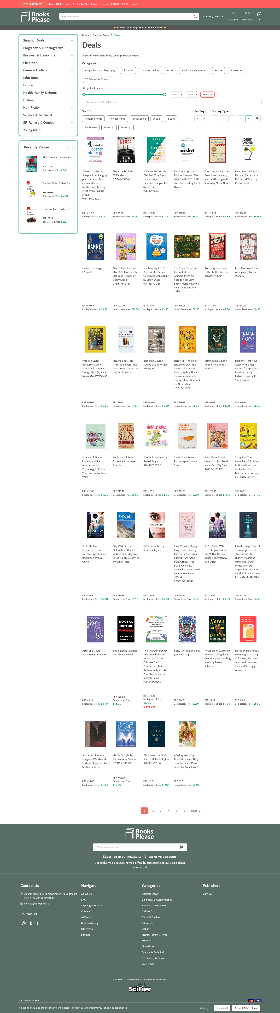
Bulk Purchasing (89, 923)
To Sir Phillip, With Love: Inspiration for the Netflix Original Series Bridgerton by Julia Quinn (215, 554)
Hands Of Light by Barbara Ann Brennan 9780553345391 (125, 759)
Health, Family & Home (40, 93)
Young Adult (32, 130)
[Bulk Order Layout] (257, 118)
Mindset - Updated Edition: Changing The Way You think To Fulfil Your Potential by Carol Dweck (187, 179)
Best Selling (139, 118)
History (28, 100)
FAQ (83, 899)
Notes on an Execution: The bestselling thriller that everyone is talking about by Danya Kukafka (217, 658)
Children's (30, 63)
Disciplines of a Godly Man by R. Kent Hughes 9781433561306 (156, 759)
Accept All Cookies (246, 1008)
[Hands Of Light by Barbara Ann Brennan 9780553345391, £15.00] (126, 734)
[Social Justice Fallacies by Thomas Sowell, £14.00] (126, 629)
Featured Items (93, 118)
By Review (91, 127)
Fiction (28, 85)
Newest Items (117, 118)
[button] (140, 988)
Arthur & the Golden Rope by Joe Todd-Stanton (215, 364)
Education (30, 78)
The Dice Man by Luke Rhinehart (61, 157)
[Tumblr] (30, 923)
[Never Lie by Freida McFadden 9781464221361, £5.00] (126, 150)
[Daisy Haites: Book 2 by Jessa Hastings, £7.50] (187, 629)
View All (207, 893)
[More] (72, 40)
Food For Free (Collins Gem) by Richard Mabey (68, 209)
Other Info (87, 928)
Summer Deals (34, 40)
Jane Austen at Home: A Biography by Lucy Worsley (247, 272)
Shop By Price (91, 88)
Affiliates (86, 917)
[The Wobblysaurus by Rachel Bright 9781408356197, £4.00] (156, 436)
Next (73, 147)
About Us (86, 893)
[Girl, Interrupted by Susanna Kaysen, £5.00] (156, 525)
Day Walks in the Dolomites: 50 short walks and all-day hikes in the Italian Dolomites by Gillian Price (126, 554)
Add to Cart (58, 178)
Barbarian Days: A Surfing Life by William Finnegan (155, 364)
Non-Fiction (32, 108)
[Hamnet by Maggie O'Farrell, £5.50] (95, 246)
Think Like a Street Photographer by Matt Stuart (186, 461)
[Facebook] (37, 923)
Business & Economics (39, 55)
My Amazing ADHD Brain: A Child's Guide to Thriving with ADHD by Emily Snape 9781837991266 (156, 276)
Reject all (222, 1008)
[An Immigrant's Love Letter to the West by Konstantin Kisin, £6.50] (217, 246)
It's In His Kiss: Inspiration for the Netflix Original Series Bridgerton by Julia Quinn (94, 554)
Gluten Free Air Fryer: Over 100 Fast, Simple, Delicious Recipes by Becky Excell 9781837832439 (125, 276)
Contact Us (87, 911)
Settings (204, 1008)
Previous (67, 147)
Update (207, 94)
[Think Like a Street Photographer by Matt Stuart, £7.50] (187, 436)
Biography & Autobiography (43, 48)
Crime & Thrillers (35, 70)
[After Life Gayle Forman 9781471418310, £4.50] (95, 629)
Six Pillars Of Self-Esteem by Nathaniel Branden (124, 461)
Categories (89, 63)
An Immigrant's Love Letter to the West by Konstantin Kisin (216, 272)
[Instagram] (23, 923)
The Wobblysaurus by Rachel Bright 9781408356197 (155, 461)
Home (85, 35)
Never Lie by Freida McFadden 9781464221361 (123, 175)
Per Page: (200, 111)
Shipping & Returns (91, 905)
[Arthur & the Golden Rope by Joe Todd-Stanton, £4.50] (217, 339)
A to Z (156, 118)
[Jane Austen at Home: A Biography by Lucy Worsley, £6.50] (248, 246)
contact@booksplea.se (36, 903)
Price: (110, 128)
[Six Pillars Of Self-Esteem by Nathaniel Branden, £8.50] (126, 436)
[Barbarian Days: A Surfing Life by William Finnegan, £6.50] (156, 339)
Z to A (171, 118)
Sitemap (85, 934)
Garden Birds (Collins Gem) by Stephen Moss (68, 183)
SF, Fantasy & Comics (38, 122)
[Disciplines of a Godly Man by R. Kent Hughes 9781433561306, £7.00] (156, 734)
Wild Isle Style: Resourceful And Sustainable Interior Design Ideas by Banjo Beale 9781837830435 (94, 368)
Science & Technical (37, 115)
